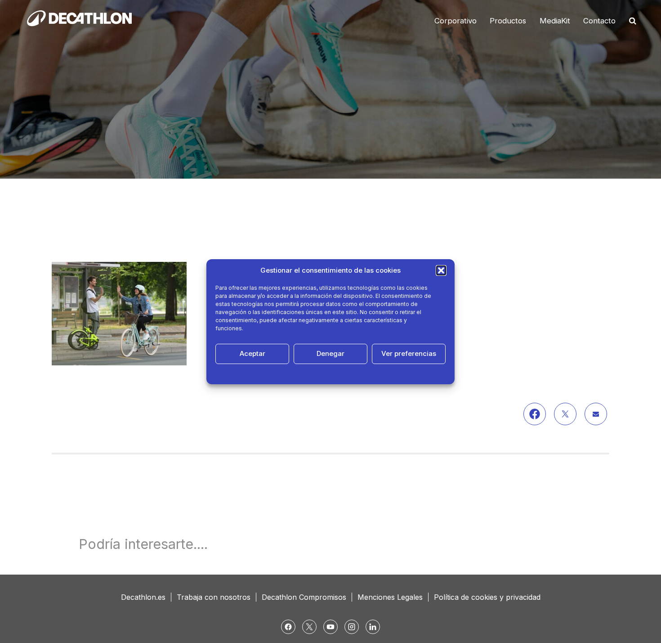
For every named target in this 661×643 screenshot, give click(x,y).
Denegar (330, 353)
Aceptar (252, 353)
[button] (441, 270)
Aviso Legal (389, 373)
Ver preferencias (408, 353)
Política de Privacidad (340, 373)
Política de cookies (282, 373)
